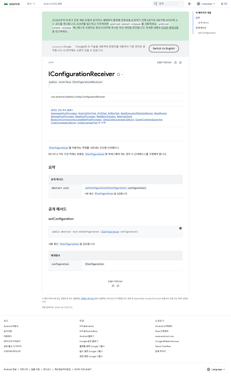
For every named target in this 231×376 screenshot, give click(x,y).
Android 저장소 (11, 326)
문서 (29, 3)
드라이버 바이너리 (12, 351)
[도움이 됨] (175, 62)
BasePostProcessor (85, 116)
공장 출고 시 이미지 (13, 346)
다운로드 (8, 336)
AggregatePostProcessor (64, 113)
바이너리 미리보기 (12, 341)
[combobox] (168, 4)
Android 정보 (10, 369)
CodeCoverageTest (87, 122)
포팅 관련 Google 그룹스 (91, 356)
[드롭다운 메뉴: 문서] (35, 4)
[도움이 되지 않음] (180, 62)
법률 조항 (35, 369)
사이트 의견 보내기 (82, 369)
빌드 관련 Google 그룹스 (91, 351)
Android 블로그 (87, 336)
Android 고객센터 (163, 326)
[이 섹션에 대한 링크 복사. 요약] (58, 168)
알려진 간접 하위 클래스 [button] (109, 116)
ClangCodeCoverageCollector (118, 119)
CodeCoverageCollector (63, 122)
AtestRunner (160, 113)
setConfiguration (96, 187)
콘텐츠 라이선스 (88, 298)
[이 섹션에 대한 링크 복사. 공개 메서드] (70, 209)
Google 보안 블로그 (89, 341)
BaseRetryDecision (106, 116)
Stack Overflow (163, 346)
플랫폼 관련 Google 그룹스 (92, 346)
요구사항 (8, 331)
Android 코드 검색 (53, 3)
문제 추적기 (160, 351)
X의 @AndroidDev (89, 331)
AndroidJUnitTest (87, 113)
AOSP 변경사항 (170, 27)
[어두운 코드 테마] (180, 228)
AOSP (51, 62)
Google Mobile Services (167, 341)
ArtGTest (102, 113)
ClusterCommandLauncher (148, 119)
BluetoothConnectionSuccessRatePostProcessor (76, 119)
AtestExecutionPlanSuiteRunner (137, 113)
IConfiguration (58, 147)
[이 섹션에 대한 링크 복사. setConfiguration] (77, 219)
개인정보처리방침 (62, 369)
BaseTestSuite (124, 116)
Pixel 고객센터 (161, 331)
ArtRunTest (113, 113)
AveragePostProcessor (62, 116)
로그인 (224, 3)
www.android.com (164, 336)
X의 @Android (87, 326)
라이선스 (47, 369)
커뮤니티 (24, 369)
